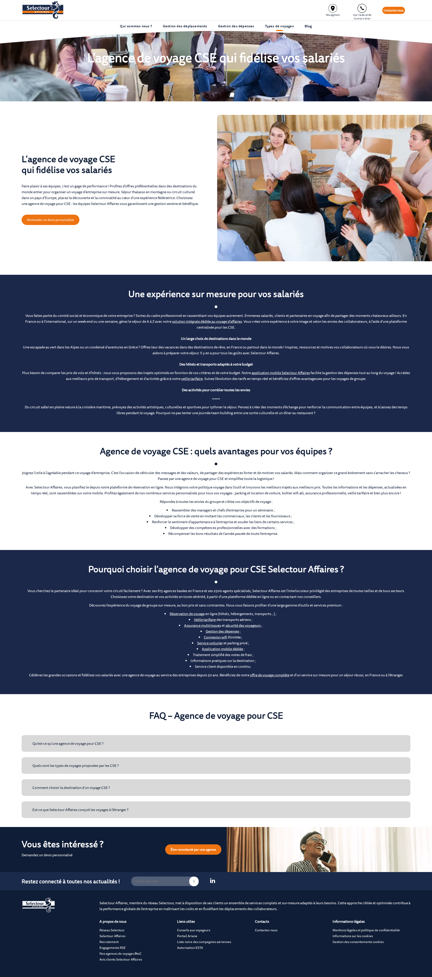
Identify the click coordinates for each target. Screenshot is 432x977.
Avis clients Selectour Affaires (120, 959)
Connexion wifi (215, 637)
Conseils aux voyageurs (193, 930)
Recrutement (109, 941)
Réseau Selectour (112, 930)
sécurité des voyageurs (243, 625)
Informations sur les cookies (353, 935)
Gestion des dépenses (222, 631)
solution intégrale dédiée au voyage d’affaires (207, 321)
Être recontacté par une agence (193, 849)
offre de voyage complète (269, 675)
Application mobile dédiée (222, 649)
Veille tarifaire (205, 620)
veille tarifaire (192, 379)
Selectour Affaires (112, 935)
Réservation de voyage (187, 614)
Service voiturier (210, 643)
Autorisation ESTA (190, 947)
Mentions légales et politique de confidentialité (366, 930)
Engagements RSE (112, 947)
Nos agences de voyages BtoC (120, 953)
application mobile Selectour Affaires (281, 373)
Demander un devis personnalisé (50, 219)
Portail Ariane (187, 935)
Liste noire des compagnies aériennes (204, 941)
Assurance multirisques (202, 625)
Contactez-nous (394, 10)
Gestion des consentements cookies (358, 941)
